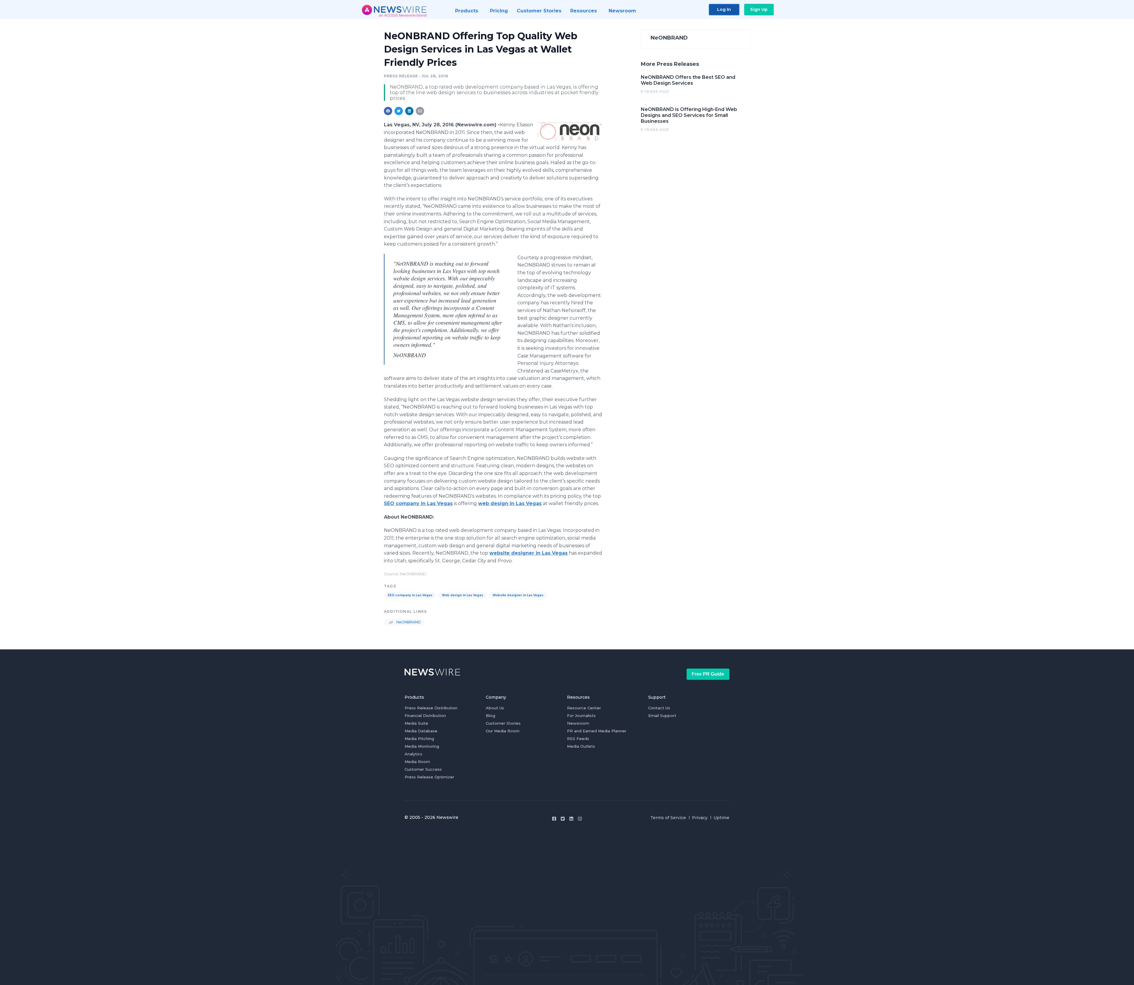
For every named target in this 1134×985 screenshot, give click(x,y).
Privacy (700, 817)
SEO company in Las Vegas (409, 595)
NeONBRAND (408, 622)
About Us (495, 707)
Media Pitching (419, 738)
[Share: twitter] (398, 111)
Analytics (413, 754)
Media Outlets (581, 746)
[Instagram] (580, 818)
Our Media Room (502, 730)
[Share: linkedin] (409, 111)
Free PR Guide (708, 674)
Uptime (721, 817)
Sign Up (759, 9)
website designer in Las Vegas (528, 553)
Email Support (662, 715)
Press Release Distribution (431, 707)
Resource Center (584, 707)
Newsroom (578, 723)
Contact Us (659, 707)
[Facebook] (554, 818)
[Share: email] (420, 111)
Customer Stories (503, 723)
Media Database (421, 730)
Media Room (417, 761)
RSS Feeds (578, 738)
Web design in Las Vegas (462, 595)
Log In (724, 9)
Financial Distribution (425, 715)
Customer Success (423, 769)
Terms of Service (668, 817)
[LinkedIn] (571, 818)
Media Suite (416, 723)
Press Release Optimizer (429, 777)
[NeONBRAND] (569, 131)
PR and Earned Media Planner (596, 730)
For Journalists (581, 715)
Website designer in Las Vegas (518, 595)
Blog (490, 715)
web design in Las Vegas (510, 503)
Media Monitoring (422, 746)
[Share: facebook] (388, 111)
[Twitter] (563, 818)
